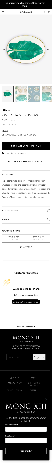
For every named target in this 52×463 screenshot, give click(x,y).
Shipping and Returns (34, 384)
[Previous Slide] (4, 49)
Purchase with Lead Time (26, 146)
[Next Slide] (47, 49)
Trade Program (14, 390)
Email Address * (11, 425)
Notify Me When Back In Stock (26, 161)
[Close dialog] (46, 399)
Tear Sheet (14, 238)
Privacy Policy (14, 383)
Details (5, 219)
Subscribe (26, 451)
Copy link (27, 246)
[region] (26, 49)
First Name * (10, 436)
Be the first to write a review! (26, 302)
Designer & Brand (10, 211)
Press (33, 378)
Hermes (6, 109)
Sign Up (39, 357)
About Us (14, 378)
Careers (33, 390)
